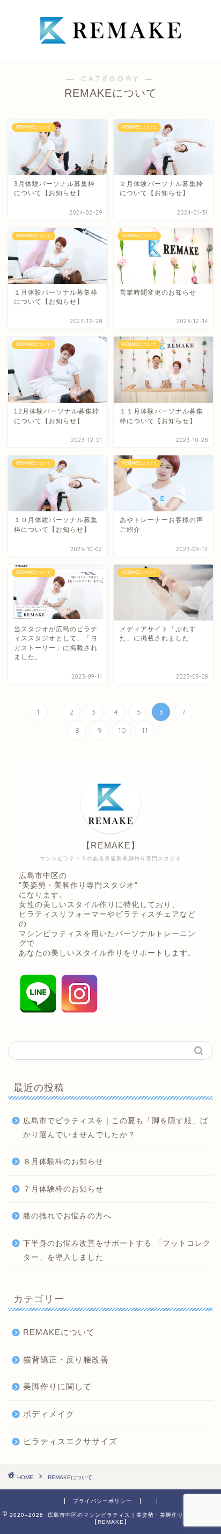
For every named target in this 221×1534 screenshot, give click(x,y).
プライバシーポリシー (102, 1501)
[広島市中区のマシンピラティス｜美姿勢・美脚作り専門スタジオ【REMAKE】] (111, 51)
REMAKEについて (59, 1332)
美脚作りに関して (57, 1386)
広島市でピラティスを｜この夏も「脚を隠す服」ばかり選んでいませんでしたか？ (115, 1128)
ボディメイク (49, 1413)
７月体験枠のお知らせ (63, 1189)
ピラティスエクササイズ (70, 1441)
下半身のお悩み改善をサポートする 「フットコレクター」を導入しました (117, 1250)
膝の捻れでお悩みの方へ (67, 1216)
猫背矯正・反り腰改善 (66, 1359)
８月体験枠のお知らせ (63, 1162)
